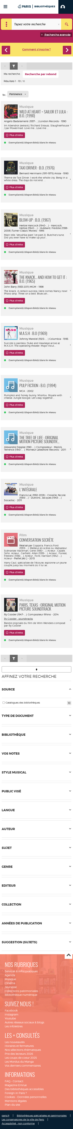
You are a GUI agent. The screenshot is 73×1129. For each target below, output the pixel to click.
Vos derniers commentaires (23, 1065)
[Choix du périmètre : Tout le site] (6, 24)
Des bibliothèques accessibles (24, 1089)
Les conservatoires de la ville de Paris (23, 1119)
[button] (65, 7)
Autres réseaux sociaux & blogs (24, 1022)
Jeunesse (11, 987)
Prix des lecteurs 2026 (19, 1053)
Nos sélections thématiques (23, 1049)
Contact (18, 1081)
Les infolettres (14, 1026)
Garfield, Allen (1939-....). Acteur (39, 553)
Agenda (10, 975)
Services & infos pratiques (21, 971)
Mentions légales (16, 1101)
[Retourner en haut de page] (36, 669)
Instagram (11, 1014)
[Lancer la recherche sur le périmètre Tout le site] (66, 24)
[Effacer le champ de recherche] (59, 24)
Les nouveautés (15, 1042)
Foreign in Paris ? (16, 1093)
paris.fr (5, 1115)
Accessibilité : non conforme (18, 1123)
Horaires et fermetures (19, 1046)
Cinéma (10, 983)
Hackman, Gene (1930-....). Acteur (36, 550)
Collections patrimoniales (21, 991)
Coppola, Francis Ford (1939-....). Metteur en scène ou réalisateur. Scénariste (35, 548)
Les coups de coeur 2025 (21, 1057)
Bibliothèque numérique (21, 994)
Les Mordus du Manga (19, 1061)
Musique (10, 979)
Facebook (11, 1010)
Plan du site (12, 1104)
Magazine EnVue (16, 1085)
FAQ (7, 1081)
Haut (68, 955)
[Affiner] (14, 66)
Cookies (10, 1097)
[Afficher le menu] (5, 6)
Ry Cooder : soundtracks (18, 618)
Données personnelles (32, 1097)
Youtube (10, 1018)
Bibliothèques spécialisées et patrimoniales (42, 1115)
